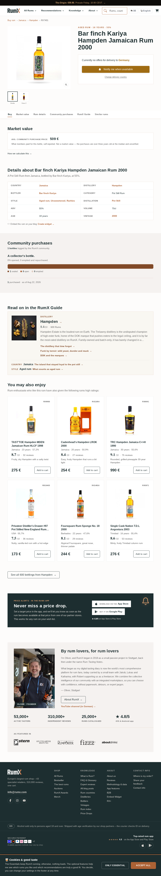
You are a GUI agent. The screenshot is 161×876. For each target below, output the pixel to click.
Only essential (115, 865)
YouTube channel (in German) (78, 706)
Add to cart (42, 470)
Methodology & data (117, 784)
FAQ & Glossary (88, 780)
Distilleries (85, 796)
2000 (114, 216)
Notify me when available (118, 69)
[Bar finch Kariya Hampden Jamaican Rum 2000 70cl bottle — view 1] (13, 96)
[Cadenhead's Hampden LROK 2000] (80, 419)
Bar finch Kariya (47, 193)
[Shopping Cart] (157, 10)
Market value (22, 114)
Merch (57, 796)
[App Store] (143, 845)
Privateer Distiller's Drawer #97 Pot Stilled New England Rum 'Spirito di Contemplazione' (29, 528)
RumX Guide (83, 114)
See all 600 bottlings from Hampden (33, 574)
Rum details (39, 114)
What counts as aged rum (48, 369)
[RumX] (14, 10)
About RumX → (73, 699)
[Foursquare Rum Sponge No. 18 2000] (80, 503)
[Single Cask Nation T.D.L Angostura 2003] (130, 503)
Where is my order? (143, 776)
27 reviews (77, 455)
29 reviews (77, 538)
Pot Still (116, 200)
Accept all (143, 865)
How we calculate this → (20, 153)
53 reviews (127, 538)
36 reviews (28, 538)
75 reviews (127, 455)
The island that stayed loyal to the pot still (58, 364)
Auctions (58, 788)
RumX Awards (61, 792)
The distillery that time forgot (57, 346)
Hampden (117, 185)
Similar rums (101, 114)
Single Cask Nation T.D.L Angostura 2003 (125, 528)
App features (113, 788)
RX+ (109, 801)
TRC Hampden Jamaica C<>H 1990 (128, 444)
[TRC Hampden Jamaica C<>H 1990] (130, 419)
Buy (10, 114)
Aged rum (84, 27)
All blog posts (87, 788)
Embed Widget (114, 796)
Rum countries (87, 792)
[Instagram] (17, 800)
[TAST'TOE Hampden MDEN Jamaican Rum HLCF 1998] (31, 419)
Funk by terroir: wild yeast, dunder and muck (66, 351)
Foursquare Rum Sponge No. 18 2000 (80, 528)
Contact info (139, 788)
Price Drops (86, 813)
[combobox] (114, 10)
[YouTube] (24, 800)
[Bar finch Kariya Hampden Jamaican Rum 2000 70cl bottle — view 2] (24, 96)
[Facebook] (10, 800)
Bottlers (84, 801)
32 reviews (28, 455)
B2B (109, 792)
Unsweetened (58, 200)
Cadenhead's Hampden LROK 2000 (79, 444)
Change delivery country (116, 77)
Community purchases (61, 114)
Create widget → (46, 224)
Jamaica (43, 185)
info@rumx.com (17, 792)
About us (111, 776)
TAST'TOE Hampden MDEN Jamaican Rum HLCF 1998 (27, 444)
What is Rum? (87, 776)
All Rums (58, 776)
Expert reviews (87, 784)
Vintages (84, 805)
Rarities (71, 200)
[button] (39, 57)
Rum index (85, 809)
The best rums (61, 784)
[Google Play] (150, 845)
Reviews (111, 780)
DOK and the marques (53, 355)
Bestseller (59, 780)
